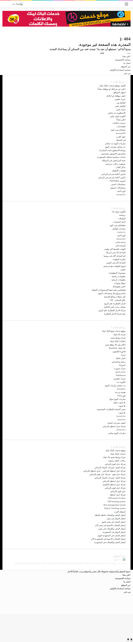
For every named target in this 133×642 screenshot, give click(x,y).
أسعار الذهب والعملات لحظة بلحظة (110, 515)
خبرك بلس (121, 109)
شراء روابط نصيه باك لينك (114, 457)
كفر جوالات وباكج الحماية (115, 296)
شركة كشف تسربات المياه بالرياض (110, 467)
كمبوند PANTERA (118, 181)
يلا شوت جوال (119, 402)
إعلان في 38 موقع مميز (115, 344)
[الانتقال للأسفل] (128, 640)
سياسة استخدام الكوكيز (120, 70)
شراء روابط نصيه (118, 338)
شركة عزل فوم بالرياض (115, 464)
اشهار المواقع (120, 92)
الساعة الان (120, 245)
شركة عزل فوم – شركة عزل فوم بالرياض (107, 474)
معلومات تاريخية (118, 279)
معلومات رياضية (119, 276)
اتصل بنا (127, 63)
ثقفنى (123, 269)
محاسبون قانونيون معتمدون (113, 153)
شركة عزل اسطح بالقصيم (114, 484)
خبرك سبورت (120, 368)
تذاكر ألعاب (121, 167)
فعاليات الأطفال (119, 170)
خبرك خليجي (120, 99)
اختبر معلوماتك (119, 286)
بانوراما (122, 365)
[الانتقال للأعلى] (131, 640)
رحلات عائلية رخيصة (117, 460)
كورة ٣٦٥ (121, 395)
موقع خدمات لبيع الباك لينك (114, 331)
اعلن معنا (126, 56)
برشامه (122, 215)
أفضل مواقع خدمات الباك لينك (112, 85)
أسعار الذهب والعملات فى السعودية (110, 542)
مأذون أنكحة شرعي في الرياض (112, 177)
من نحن (127, 73)
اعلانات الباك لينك (118, 341)
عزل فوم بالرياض (118, 491)
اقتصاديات (121, 126)
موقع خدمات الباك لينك (115, 450)
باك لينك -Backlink (117, 348)
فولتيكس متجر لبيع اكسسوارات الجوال (109, 290)
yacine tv (121, 232)
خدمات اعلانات (119, 123)
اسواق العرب (120, 511)
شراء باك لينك (119, 334)
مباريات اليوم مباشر (117, 433)
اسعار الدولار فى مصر (116, 518)
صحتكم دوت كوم (118, 130)
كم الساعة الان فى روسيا (115, 256)
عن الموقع (126, 66)
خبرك (123, 355)
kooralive (121, 389)
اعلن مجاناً (121, 119)
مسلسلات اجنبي (118, 184)
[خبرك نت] (17, 4)
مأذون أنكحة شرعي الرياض (114, 174)
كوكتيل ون (121, 102)
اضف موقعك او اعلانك (116, 96)
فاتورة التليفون (119, 351)
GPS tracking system (117, 501)
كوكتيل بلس (120, 106)
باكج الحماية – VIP (118, 300)
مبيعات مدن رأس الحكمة (115, 307)
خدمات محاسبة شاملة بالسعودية (111, 157)
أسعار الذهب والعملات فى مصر (112, 528)
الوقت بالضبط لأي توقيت (115, 249)
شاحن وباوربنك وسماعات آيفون (112, 293)
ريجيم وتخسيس (119, 361)
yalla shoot (121, 242)
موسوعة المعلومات (117, 273)
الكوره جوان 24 (119, 211)
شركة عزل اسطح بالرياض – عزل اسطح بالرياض (104, 471)
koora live (121, 194)
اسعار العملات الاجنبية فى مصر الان (110, 525)
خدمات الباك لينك (118, 454)
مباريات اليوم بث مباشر (115, 143)
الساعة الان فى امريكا (116, 252)
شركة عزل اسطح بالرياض (114, 426)
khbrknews (121, 375)
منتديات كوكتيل (119, 228)
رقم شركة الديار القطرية (115, 313)
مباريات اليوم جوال (117, 399)
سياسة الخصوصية (123, 59)
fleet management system (114, 505)
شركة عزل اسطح (118, 494)
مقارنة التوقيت (119, 259)
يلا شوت (122, 406)
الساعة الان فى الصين (116, 262)
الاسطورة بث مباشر (117, 113)
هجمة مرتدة (120, 392)
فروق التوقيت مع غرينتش (114, 266)
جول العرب (121, 136)
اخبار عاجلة (121, 358)
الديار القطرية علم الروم (115, 303)
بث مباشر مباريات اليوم (115, 147)
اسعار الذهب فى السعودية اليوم (112, 535)
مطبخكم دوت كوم (118, 225)
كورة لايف (121, 191)
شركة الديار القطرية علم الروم (112, 310)
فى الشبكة (121, 140)
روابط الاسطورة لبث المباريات (112, 150)
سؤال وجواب (120, 283)
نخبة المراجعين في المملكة (114, 160)
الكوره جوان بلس (118, 116)
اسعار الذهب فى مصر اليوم (114, 522)
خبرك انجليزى (120, 378)
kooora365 (121, 133)
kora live (122, 419)
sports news (120, 372)
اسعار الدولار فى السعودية (114, 532)
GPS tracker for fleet (117, 498)
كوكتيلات (122, 218)
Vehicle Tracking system (115, 508)
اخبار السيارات (119, 222)
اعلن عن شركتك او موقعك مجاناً (112, 89)
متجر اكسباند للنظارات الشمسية (111, 409)
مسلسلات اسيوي (118, 187)
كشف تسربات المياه (117, 423)
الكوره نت (121, 382)
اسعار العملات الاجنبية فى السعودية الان (108, 539)
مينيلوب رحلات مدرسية (115, 164)
